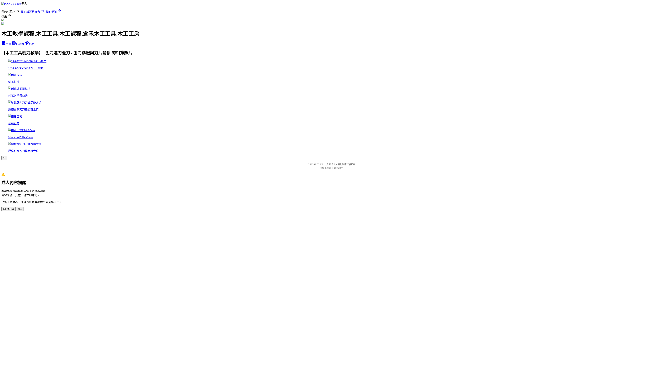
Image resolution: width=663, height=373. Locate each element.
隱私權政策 (325, 167)
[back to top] (4, 158)
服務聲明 (338, 167)
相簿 (9, 44)
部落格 (20, 44)
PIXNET (319, 164)
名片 (32, 44)
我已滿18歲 (8, 209)
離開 (20, 209)
